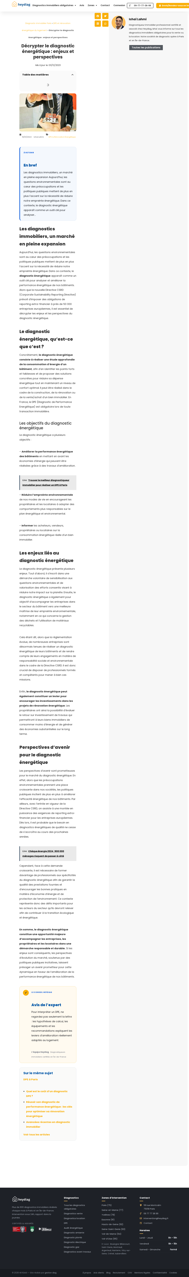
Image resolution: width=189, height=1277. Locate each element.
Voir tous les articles (36, 1134)
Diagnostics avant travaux (77, 1251)
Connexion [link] (119, 5)
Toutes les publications (146, 47)
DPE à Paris (30, 1079)
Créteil (111, 1253)
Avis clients (99, 1272)
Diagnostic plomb (73, 1237)
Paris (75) (107, 1205)
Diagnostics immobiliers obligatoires (53, 5)
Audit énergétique (73, 1227)
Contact (105, 5)
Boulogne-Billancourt (120, 1244)
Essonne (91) (108, 1219)
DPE (66, 1223)
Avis (82, 5)
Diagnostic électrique (75, 1242)
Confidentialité (160, 1272)
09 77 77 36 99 (151, 1213)
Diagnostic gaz (71, 1247)
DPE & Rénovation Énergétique (62, 137)
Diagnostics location (74, 1218)
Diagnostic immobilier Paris (38, 23)
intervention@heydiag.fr (156, 1218)
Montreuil (117, 1247)
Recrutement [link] (119, 1272)
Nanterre (116, 1250)
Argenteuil (106, 1250)
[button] (72, 75)
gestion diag (50, 1272)
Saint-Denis (107, 1247)
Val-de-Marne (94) (111, 1233)
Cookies (173, 1272)
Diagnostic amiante (74, 1232)
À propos (87, 1272)
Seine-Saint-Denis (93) (113, 1229)
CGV (130, 1272)
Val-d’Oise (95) (109, 1238)
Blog (108, 1272)
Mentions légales (142, 1272)
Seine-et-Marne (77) (112, 1210)
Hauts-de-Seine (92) (112, 1224)
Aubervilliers (120, 1253)
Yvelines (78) (108, 1214)
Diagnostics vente (73, 1213)
